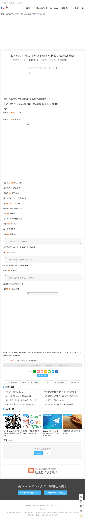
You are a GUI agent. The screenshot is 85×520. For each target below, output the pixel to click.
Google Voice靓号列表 (29, 492)
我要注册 (12, 3)
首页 (28, 7)
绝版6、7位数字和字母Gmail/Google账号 (31, 432)
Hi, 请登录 (4, 3)
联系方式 (42, 509)
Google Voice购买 (28, 512)
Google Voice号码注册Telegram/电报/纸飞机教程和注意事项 (52, 433)
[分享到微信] (49, 371)
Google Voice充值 (52, 512)
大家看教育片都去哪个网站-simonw (71, 432)
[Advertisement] (42, 31)
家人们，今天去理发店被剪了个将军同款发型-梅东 (42, 56)
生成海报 (43, 375)
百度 (57, 505)
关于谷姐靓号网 (73, 512)
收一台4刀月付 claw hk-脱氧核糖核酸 (18, 396)
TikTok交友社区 (44, 505)
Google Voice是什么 (40, 512)
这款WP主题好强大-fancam (14, 392)
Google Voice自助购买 (56, 492)
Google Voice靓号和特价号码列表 (12, 433)
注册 (48, 453)
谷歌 (52, 505)
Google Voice (8, 415)
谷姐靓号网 (4, 8)
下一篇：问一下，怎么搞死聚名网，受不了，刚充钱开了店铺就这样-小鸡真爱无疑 (63, 382)
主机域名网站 (10, 14)
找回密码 (20, 3)
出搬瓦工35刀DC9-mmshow (54, 400)
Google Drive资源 (63, 512)
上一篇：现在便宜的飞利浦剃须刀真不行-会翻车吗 (23, 382)
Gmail (25, 415)
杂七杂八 (54, 7)
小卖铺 (76, 7)
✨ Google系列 (40, 7)
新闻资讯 (65, 7)
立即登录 (38, 453)
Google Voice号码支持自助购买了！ (27, 360)
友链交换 (35, 505)
